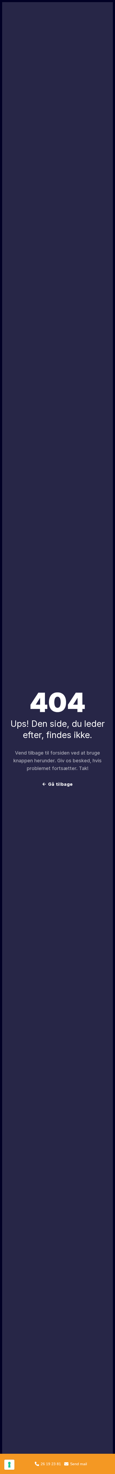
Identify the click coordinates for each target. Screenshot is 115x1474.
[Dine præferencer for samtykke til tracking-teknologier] (9, 1465)
